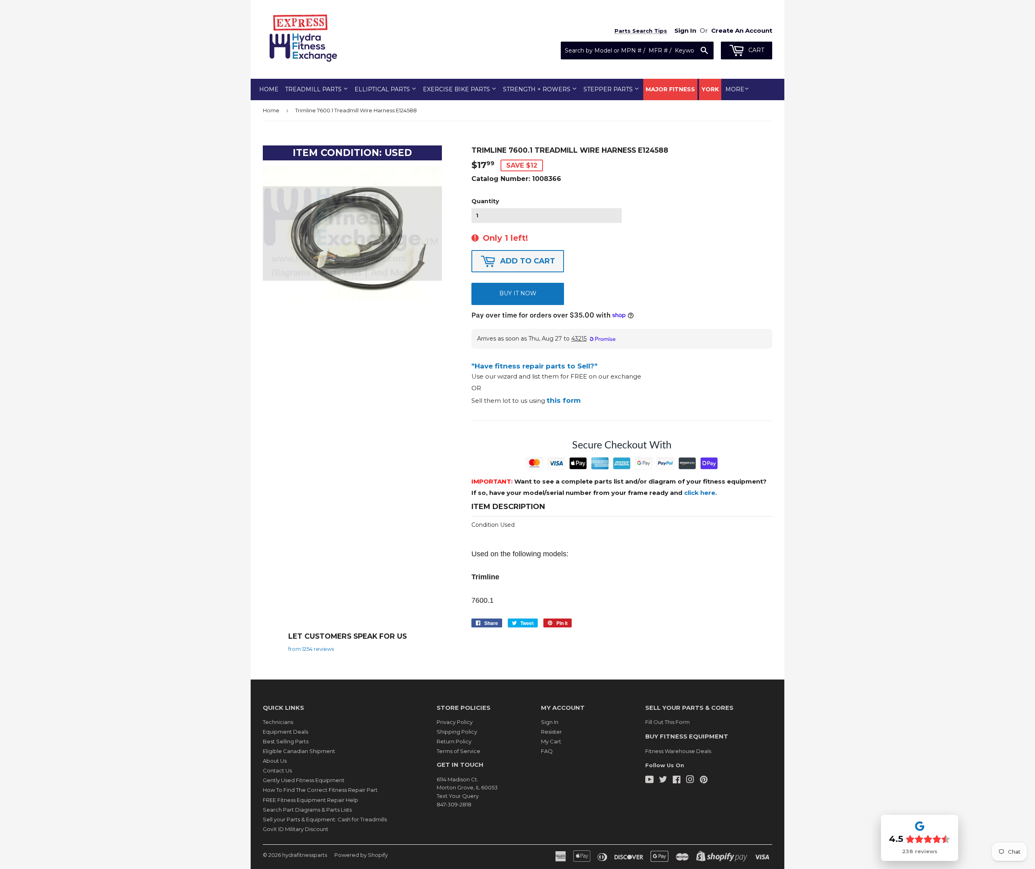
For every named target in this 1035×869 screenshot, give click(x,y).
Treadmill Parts (314, 89)
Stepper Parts (608, 89)
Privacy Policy (455, 722)
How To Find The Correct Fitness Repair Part (320, 790)
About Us (275, 760)
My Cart (551, 741)
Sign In (549, 722)
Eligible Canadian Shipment (299, 751)
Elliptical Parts (383, 89)
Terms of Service (458, 751)
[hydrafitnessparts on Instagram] (690, 780)
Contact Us (277, 770)
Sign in (685, 30)
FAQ (547, 751)
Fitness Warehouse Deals (678, 751)
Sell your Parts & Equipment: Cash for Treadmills (325, 819)
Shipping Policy (457, 731)
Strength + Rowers (537, 89)
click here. (700, 493)
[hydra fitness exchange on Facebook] (676, 780)
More (734, 89)
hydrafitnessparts (304, 855)
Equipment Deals (285, 731)
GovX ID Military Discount (295, 829)
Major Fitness (670, 89)
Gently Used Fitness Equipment (303, 780)
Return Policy (454, 741)
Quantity (485, 201)
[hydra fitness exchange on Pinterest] (703, 780)
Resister (551, 731)
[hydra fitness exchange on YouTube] (649, 780)
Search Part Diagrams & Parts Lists (307, 809)
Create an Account (741, 30)
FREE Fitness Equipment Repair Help (310, 800)
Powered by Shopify (361, 855)
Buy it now (518, 293)
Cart (755, 50)
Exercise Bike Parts (457, 89)
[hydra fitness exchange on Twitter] (663, 780)
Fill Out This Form (667, 722)
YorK (710, 89)
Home (269, 89)
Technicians (278, 722)
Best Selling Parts (285, 741)
